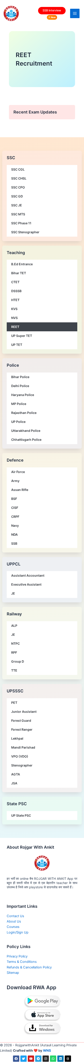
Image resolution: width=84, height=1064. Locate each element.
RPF (14, 652)
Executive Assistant (26, 584)
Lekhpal (17, 738)
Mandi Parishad (23, 747)
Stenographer (21, 765)
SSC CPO (18, 187)
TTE (14, 670)
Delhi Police (20, 386)
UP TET (16, 345)
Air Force (18, 472)
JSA (14, 783)
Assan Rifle (19, 490)
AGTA (15, 774)
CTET (15, 282)
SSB (14, 543)
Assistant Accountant (27, 575)
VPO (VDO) (19, 756)
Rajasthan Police (24, 413)
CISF (14, 508)
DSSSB (16, 291)
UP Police (18, 422)
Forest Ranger (21, 729)
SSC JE (16, 205)
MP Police (18, 404)
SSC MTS (18, 214)
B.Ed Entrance (22, 264)
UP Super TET (21, 336)
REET (15, 327)
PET (14, 702)
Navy (15, 525)
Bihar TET (18, 273)
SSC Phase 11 (21, 223)
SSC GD (17, 196)
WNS (47, 1051)
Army (15, 481)
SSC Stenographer (25, 232)
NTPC (15, 643)
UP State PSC (21, 815)
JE (13, 593)
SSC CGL (18, 169)
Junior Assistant (24, 711)
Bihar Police (20, 377)
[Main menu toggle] (75, 13)
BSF (14, 499)
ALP (14, 625)
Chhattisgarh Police (26, 439)
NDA (14, 534)
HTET (15, 300)
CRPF (15, 516)
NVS (14, 318)
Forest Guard (21, 720)
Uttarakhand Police (25, 430)
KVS (14, 309)
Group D (17, 661)
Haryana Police (22, 395)
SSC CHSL (18, 178)
